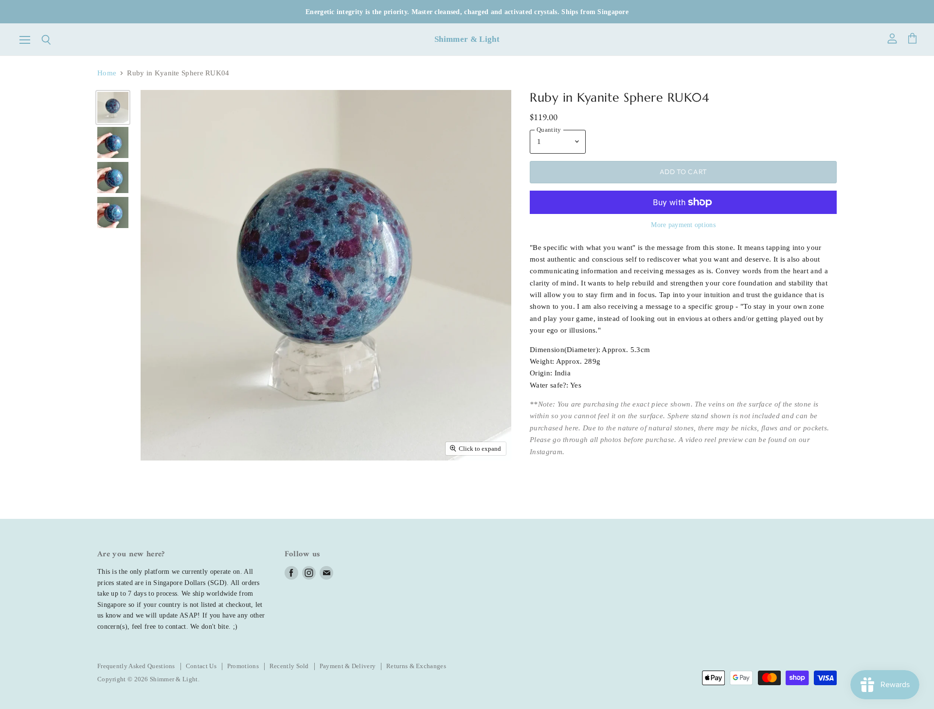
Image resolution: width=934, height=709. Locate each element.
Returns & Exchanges (416, 666)
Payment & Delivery (348, 666)
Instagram (546, 452)
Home (106, 73)
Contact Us (201, 666)
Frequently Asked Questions (136, 666)
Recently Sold (289, 666)
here (571, 428)
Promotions (243, 666)
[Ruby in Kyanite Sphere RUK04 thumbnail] (112, 107)
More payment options (683, 225)
